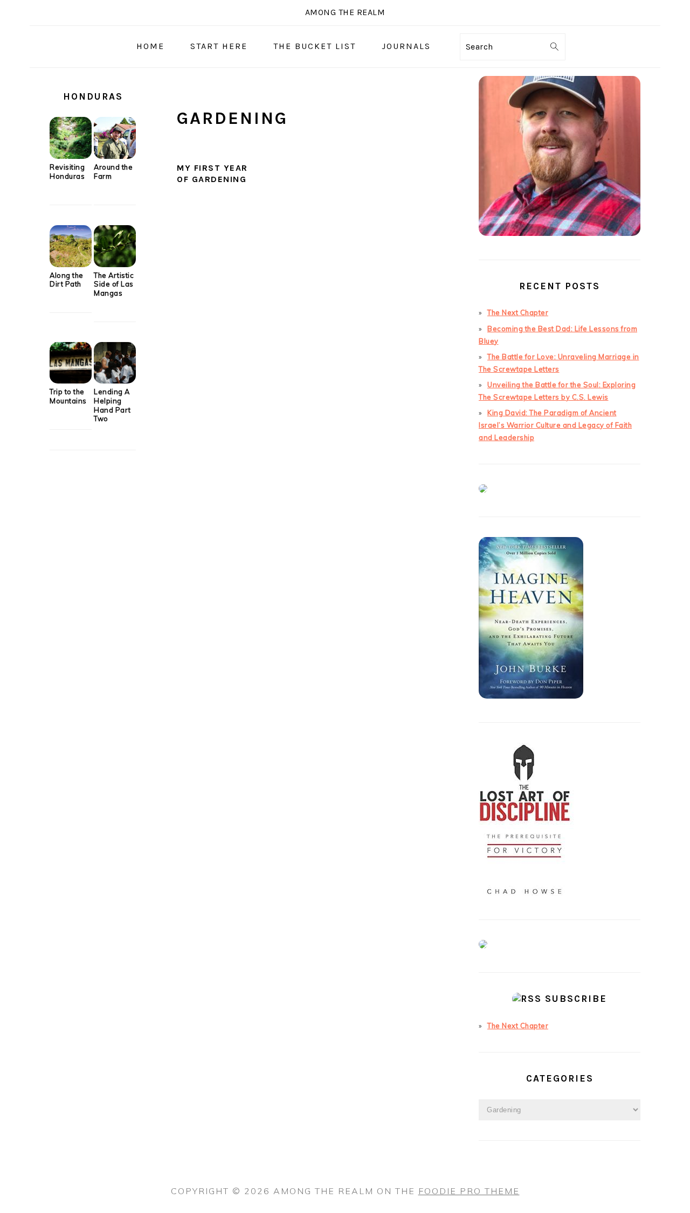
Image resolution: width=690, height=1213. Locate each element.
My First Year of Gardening (212, 173)
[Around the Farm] (115, 156)
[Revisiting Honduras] (71, 156)
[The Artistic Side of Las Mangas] (115, 264)
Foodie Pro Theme (469, 1191)
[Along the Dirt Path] (71, 264)
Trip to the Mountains (68, 396)
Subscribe (576, 998)
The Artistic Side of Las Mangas (114, 284)
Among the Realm (345, 12)
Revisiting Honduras (67, 171)
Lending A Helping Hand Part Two (112, 405)
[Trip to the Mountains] (71, 381)
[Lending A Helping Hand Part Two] (115, 381)
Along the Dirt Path (67, 280)
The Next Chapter (517, 312)
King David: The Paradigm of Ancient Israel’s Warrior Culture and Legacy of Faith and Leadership (555, 425)
